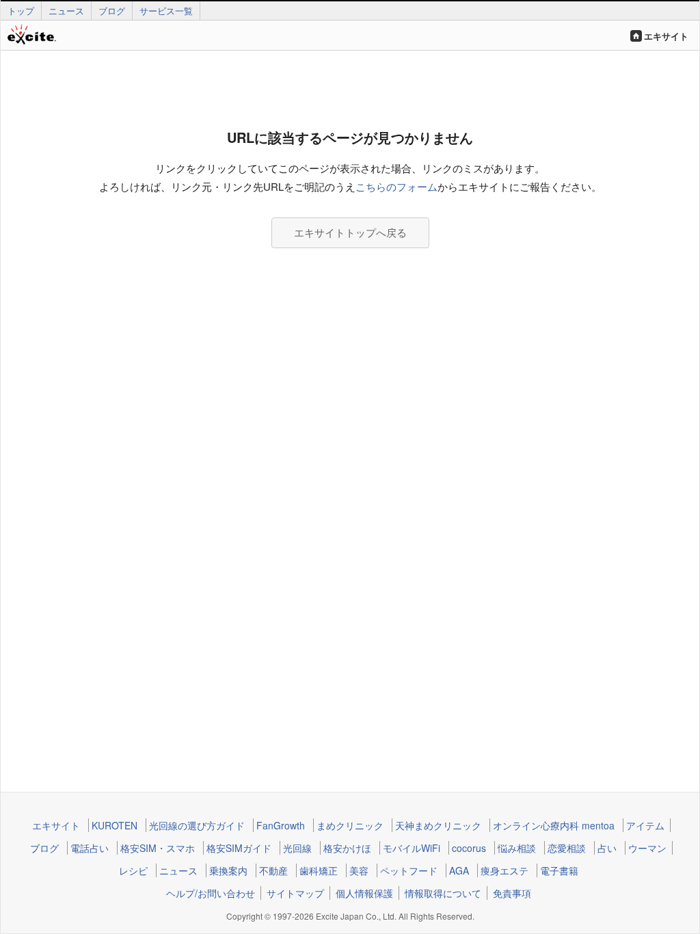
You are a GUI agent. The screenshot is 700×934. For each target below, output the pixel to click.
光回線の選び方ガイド (197, 825)
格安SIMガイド (238, 848)
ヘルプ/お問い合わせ (210, 893)
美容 (358, 870)
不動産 (273, 870)
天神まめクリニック (438, 825)
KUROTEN (114, 825)
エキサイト (666, 35)
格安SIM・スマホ (157, 848)
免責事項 (512, 893)
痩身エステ (504, 870)
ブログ (111, 10)
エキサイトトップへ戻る (350, 232)
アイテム (645, 825)
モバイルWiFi (411, 848)
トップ (21, 10)
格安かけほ (347, 848)
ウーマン (647, 848)
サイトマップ (295, 893)
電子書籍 (559, 870)
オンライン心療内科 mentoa (554, 825)
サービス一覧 (166, 10)
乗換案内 (228, 870)
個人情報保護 (364, 893)
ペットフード (409, 870)
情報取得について (443, 893)
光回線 (297, 848)
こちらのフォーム (396, 186)
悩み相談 (517, 848)
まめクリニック (350, 825)
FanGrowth (280, 825)
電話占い (89, 848)
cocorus (469, 848)
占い (607, 848)
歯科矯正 (318, 870)
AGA (459, 870)
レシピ (133, 870)
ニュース (66, 10)
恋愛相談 (567, 848)
